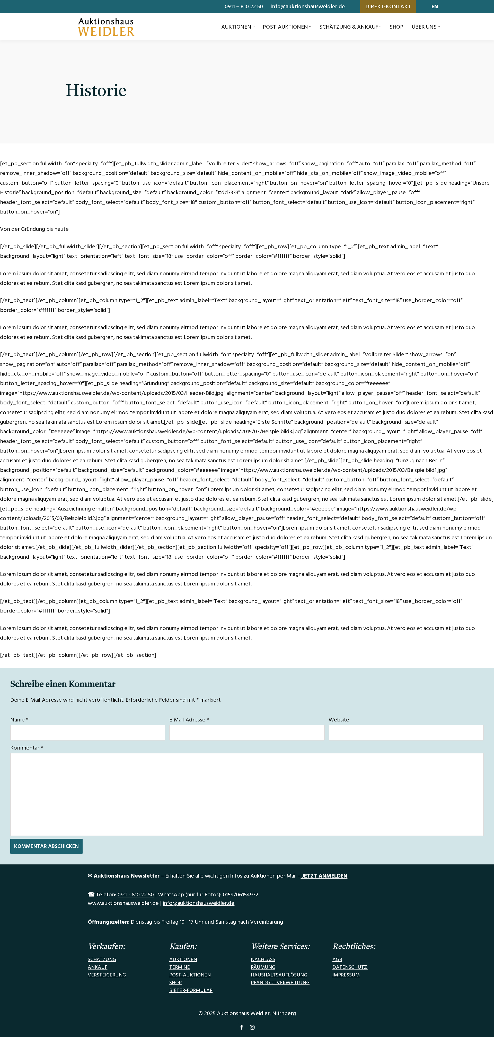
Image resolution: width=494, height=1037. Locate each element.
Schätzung (102, 959)
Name (19, 720)
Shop (396, 27)
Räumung (263, 967)
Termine (179, 967)
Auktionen (183, 959)
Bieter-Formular (191, 990)
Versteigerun (105, 975)
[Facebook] (242, 1028)
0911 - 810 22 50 (136, 895)
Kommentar (26, 748)
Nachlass (263, 959)
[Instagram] (252, 1028)
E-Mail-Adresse (189, 720)
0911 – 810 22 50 (244, 7)
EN (434, 7)
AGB (337, 959)
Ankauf (97, 967)
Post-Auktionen (190, 975)
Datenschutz (350, 967)
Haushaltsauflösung (279, 975)
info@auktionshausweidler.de (308, 7)
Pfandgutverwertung (280, 982)
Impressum (346, 975)
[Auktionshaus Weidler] (106, 27)
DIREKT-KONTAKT (388, 7)
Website (339, 720)
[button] (253, 27)
